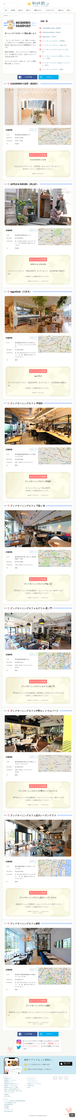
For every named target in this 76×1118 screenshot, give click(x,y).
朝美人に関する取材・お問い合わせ (13, 1090)
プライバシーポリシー (9, 1092)
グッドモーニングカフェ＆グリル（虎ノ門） (55, 51)
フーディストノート (32, 1080)
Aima (28, 1087)
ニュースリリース (8, 1109)
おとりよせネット (31, 1078)
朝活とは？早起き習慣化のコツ (12, 1089)
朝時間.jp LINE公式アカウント (11, 1083)
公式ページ (33, 129)
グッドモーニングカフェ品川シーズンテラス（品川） (56, 64)
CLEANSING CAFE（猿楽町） (52, 28)
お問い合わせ (7, 1096)
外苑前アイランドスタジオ (34, 1083)
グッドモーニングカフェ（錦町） (53, 69)
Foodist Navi (30, 1085)
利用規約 (6, 1094)
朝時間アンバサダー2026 (10, 1085)
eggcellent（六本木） (49, 37)
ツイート (49, 77)
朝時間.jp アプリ (8, 1082)
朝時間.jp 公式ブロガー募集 (11, 1087)
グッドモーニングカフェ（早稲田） (54, 41)
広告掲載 (6, 1108)
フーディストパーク (32, 1082)
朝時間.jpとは (7, 1078)
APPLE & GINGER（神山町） (52, 32)
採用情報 (6, 1106)
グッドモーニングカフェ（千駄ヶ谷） (54, 45)
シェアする (28, 77)
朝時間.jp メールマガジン (10, 1080)
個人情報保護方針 (8, 1104)
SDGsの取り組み (8, 1111)
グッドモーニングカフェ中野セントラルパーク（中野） (56, 57)
